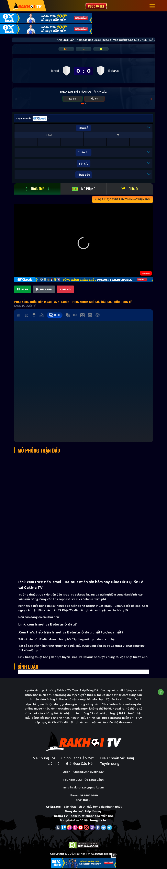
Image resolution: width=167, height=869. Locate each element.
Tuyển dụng (109, 763)
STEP (24, 289)
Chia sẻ (134, 188)
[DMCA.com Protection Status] (83, 844)
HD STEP (46, 289)
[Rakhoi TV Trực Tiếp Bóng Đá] (27, 5)
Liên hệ (53, 763)
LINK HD (65, 289)
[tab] (37, 189)
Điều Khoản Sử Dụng (117, 758)
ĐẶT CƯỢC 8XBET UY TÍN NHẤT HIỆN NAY (123, 199)
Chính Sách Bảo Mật (77, 758)
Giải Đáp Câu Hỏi (79, 763)
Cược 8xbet (96, 6)
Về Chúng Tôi (44, 758)
